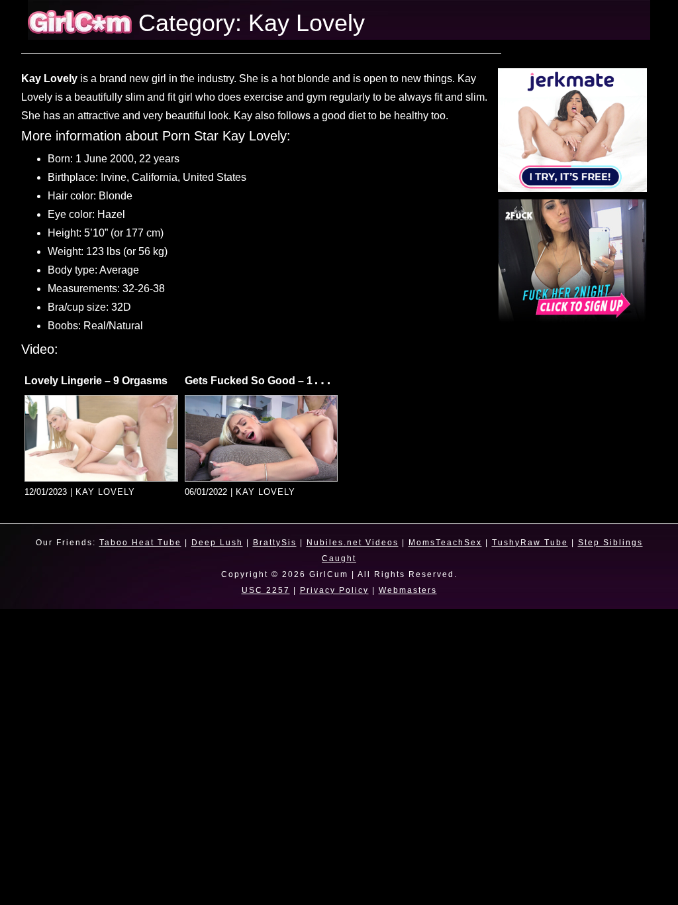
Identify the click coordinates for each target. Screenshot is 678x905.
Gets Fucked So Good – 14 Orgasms (276, 380)
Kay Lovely (105, 492)
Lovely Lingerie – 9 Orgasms (96, 380)
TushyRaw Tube (530, 542)
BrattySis (275, 542)
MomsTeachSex (445, 542)
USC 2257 (266, 590)
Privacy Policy (334, 590)
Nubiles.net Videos (353, 542)
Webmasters (408, 590)
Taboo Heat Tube (140, 542)
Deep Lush (217, 542)
